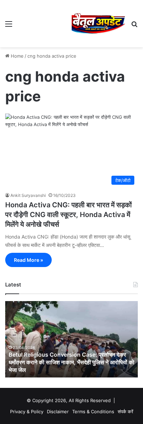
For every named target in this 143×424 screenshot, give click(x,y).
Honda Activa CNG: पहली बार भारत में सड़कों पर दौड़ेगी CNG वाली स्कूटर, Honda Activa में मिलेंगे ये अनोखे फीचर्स (68, 214)
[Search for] (134, 26)
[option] (71, 339)
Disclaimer (58, 411)
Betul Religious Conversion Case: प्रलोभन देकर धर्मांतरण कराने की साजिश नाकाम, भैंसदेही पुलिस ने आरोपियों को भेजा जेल (71, 362)
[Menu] (8, 26)
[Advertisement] (44, 22)
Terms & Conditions (93, 411)
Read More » (28, 260)
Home (16, 56)
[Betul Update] (98, 23)
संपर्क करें (125, 411)
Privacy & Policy (26, 411)
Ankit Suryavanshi (28, 195)
